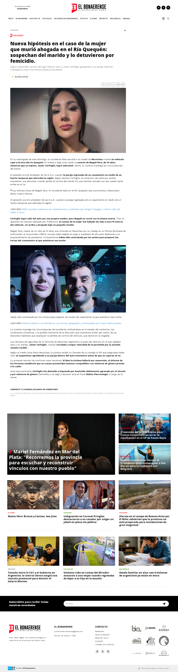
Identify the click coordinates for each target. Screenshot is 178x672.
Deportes (103, 19)
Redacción (99, 631)
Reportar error (101, 638)
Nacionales (115, 19)
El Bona (93, 19)
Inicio (10, 19)
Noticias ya (35, 19)
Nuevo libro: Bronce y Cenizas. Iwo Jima (32, 516)
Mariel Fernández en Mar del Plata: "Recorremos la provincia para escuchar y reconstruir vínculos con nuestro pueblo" (45, 459)
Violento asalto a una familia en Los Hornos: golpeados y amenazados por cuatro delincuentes (71, 323)
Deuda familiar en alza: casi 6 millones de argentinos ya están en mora (143, 574)
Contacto (99, 641)
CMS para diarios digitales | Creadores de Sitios (155, 668)
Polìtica (84, 19)
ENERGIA (126, 19)
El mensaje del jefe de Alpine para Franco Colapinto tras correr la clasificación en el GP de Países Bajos (143, 434)
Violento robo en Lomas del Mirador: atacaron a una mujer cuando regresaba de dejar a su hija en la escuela (89, 575)
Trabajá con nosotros (104, 644)
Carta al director (102, 635)
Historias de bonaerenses (66, 19)
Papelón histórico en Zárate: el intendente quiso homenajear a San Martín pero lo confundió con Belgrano (143, 464)
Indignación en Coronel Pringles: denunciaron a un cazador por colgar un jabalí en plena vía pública (89, 519)
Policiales (47, 19)
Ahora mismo (21, 19)
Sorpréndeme (22, 9)
